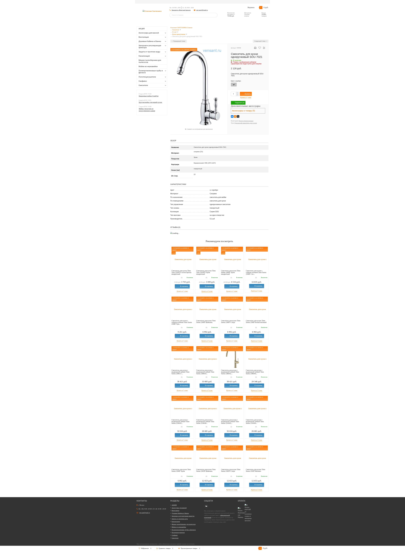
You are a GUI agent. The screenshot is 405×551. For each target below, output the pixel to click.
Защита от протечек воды (149, 52)
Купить (248, 94)
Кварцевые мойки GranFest (148, 96)
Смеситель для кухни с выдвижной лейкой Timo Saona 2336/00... (205, 421)
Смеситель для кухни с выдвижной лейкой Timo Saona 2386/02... (230, 372)
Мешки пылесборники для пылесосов (150, 61)
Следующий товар (260, 41)
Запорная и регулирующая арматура (150, 46)
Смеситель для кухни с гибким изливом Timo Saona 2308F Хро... (181, 322)
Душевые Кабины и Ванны (150, 41)
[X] (238, 116)
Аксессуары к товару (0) (243, 110)
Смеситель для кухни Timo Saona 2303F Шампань (206, 470)
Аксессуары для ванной (149, 33)
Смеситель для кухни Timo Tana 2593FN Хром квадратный (206, 272)
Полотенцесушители (147, 77)
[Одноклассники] (235, 116)
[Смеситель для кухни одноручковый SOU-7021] (199, 87)
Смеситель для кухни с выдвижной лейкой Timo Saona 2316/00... (255, 421)
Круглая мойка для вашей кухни (150, 102)
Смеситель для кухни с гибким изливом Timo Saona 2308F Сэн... (256, 272)
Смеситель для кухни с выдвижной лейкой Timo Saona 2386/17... (180, 372)
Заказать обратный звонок (181, 10)
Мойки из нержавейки (148, 66)
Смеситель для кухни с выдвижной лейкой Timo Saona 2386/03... (205, 372)
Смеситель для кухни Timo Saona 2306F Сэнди (230, 321)
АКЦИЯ (142, 29)
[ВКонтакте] (232, 116)
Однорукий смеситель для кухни (245, 123)
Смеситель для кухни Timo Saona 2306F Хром (181, 470)
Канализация (144, 56)
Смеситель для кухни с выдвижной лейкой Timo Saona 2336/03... (180, 421)
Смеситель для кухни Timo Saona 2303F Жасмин (255, 470)
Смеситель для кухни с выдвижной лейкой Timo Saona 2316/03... (230, 421)
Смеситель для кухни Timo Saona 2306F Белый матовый (256, 321)
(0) (181, 277)
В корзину (184, 286)
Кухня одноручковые (246, 121)
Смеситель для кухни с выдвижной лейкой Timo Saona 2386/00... (255, 372)
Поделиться (239, 103)
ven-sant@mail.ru (202, 10)
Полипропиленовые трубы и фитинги (151, 72)
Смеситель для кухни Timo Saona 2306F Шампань (206, 321)
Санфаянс (143, 81)
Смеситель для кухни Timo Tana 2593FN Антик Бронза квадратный (181, 272)
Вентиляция (144, 37)
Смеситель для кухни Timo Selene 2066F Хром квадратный (230, 272)
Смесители (143, 85)
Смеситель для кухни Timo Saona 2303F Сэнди (230, 470)
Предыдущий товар (179, 41)
